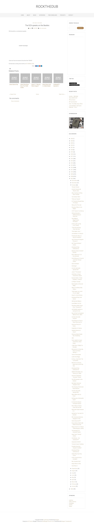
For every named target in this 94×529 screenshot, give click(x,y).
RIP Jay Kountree (73, 101)
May (73, 477)
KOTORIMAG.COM (30, 63)
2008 (72, 176)
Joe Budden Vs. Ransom (77, 233)
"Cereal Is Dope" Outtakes (78, 444)
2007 (72, 178)
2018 (72, 154)
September (75, 468)
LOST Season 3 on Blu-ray (78, 211)
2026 (72, 138)
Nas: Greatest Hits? (76, 461)
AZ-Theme (30, 521)
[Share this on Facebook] (36, 66)
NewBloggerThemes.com (48, 521)
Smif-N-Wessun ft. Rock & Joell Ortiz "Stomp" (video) (78, 260)
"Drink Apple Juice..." (76, 231)
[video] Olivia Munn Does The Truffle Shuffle (25, 86)
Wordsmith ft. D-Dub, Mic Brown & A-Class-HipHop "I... (77, 351)
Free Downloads (52, 15)
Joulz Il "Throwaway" (76, 272)
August (73, 470)
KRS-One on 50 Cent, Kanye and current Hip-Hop (77, 364)
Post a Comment (15, 101)
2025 (72, 140)
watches (71, 500)
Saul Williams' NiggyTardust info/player (75, 220)
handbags (71, 503)
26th (73, 338)
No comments (43, 28)
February (74, 484)
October (74, 185)
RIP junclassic (72, 99)
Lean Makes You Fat (76, 303)
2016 (72, 158)
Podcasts (62, 15)
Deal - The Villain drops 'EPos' (76, 103)
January (74, 486)
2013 (72, 165)
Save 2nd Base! (75, 263)
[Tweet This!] (38, 66)
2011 (72, 169)
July (73, 473)
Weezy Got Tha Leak (76, 205)
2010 (72, 172)
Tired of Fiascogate (76, 354)
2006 (72, 489)
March (73, 481)
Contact (70, 15)
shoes (70, 506)
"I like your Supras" (76, 199)
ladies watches (72, 501)
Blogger (57, 519)
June (73, 475)
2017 (72, 156)
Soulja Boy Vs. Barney (77, 328)
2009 (72, 174)
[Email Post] (10, 68)
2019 (72, 152)
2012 (72, 167)
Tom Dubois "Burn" (76, 196)
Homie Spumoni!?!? (76, 420)
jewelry (70, 504)
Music (34, 15)
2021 (72, 147)
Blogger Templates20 (66, 521)
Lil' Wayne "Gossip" (76, 281)
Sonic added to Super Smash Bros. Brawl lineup (77, 342)
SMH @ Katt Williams (76, 301)
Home (22, 15)
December (74, 180)
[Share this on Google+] (39, 66)
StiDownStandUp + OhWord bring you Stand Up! (76, 215)
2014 (72, 163)
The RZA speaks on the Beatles (37, 25)
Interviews (42, 15)
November (74, 182)
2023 (72, 145)
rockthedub (47, 7)
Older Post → (62, 94)
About (28, 15)
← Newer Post (12, 94)
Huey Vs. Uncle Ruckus (77, 295)
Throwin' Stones (75, 187)
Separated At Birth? (76, 442)
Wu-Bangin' (74, 266)
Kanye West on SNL (76, 463)
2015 (72, 160)
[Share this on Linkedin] (41, 66)
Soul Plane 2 (74, 465)
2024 (72, 143)
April (73, 479)
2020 (72, 149)
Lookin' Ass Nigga (76, 356)
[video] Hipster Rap (13, 84)
